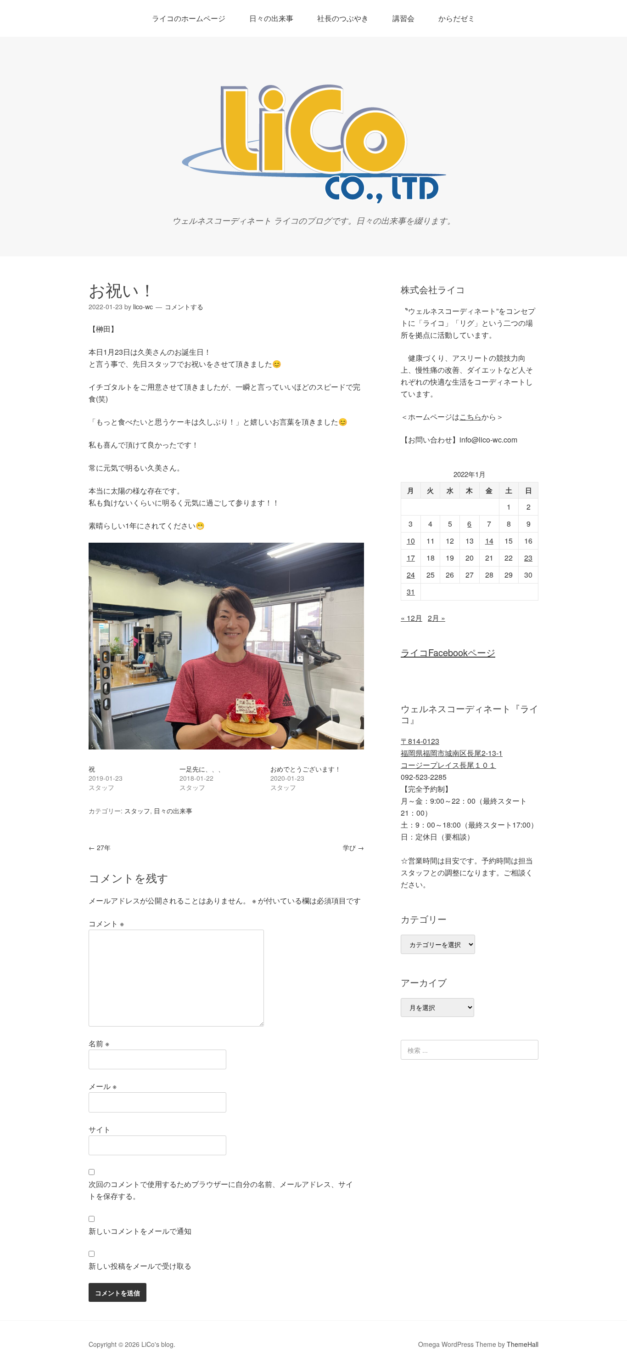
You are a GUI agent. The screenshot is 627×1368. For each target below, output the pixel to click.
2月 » (436, 618)
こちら (470, 416)
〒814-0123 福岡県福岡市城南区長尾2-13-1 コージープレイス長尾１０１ (452, 753)
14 (489, 540)
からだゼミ (456, 18)
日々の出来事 (271, 18)
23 (528, 557)
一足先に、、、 (201, 768)
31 (411, 591)
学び (353, 847)
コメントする (184, 306)
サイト (100, 1129)
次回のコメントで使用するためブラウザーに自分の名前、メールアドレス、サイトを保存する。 (221, 1190)
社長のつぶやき (343, 18)
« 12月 (411, 618)
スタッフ (137, 810)
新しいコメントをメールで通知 (140, 1231)
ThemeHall (522, 1344)
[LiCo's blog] (313, 201)
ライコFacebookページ (448, 652)
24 (411, 574)
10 (411, 540)
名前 (99, 1043)
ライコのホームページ (188, 18)
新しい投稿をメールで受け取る (140, 1265)
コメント (106, 923)
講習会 (403, 18)
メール (103, 1086)
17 (411, 557)
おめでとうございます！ (305, 768)
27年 (100, 847)
